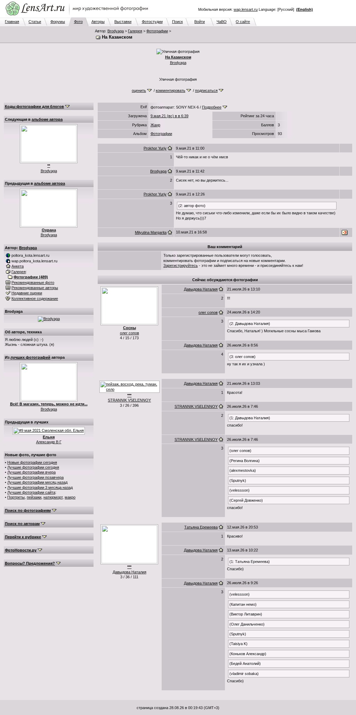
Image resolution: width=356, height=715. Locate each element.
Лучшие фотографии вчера (31, 472)
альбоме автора (47, 119)
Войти (199, 21)
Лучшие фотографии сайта (31, 492)
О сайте (243, 21)
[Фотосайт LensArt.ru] (78, 16)
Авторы (98, 21)
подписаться (206, 90)
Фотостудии (152, 21)
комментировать (170, 90)
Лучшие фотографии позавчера (35, 477)
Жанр (155, 125)
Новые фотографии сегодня (32, 462)
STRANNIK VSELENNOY (129, 400)
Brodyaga (115, 31)
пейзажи (34, 497)
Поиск (177, 21)
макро (70, 497)
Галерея (135, 31)
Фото (78, 21)
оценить (139, 90)
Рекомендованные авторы (34, 288)
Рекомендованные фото (32, 282)
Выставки (122, 21)
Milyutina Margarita (151, 232)
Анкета (17, 266)
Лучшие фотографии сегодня (33, 467)
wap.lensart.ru (246, 9)
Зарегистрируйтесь (180, 265)
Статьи (35, 21)
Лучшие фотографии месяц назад (37, 482)
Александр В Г (49, 442)
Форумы (57, 21)
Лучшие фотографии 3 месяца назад (40, 487)
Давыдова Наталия (201, 289)
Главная (12, 21)
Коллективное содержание (34, 298)
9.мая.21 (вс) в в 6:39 (169, 116)
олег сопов (129, 333)
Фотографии (157, 31)
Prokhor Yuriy (155, 148)
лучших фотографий (30, 357)
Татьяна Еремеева (201, 527)
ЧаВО (222, 21)
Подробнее (211, 107)
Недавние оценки (26, 293)
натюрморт (53, 497)
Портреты (16, 497)
